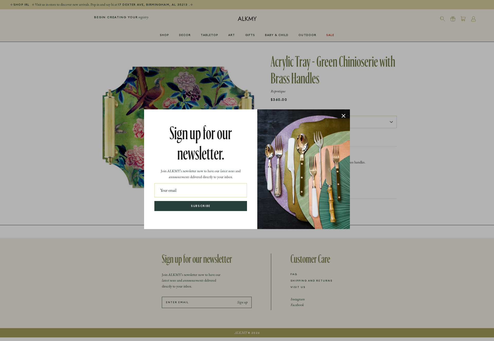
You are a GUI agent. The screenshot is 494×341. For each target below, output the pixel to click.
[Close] (343, 115)
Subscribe (200, 206)
